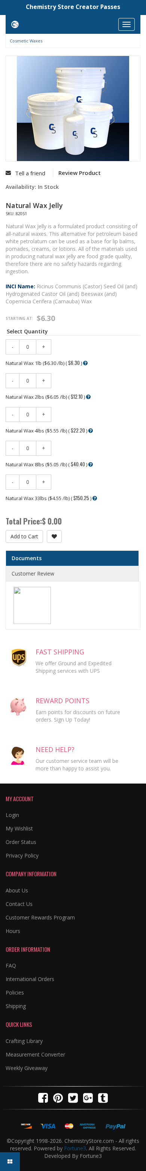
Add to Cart (24, 536)
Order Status (21, 841)
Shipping (16, 1006)
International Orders (30, 979)
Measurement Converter (35, 1054)
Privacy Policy (22, 855)
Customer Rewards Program (40, 917)
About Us (17, 890)
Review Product (79, 172)
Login (12, 814)
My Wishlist (19, 828)
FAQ (11, 965)
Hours (13, 930)
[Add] (54, 536)
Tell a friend (30, 173)
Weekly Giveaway (27, 1068)
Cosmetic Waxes (26, 41)
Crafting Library (24, 1040)
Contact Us (19, 903)
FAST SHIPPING (60, 651)
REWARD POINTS (62, 700)
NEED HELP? (55, 749)
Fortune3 (75, 1148)
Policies (15, 992)
